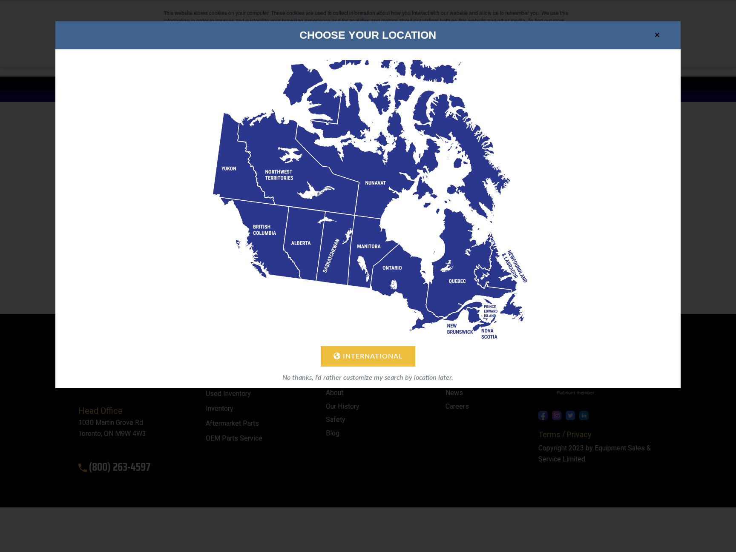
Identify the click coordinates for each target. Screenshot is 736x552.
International (371, 356)
